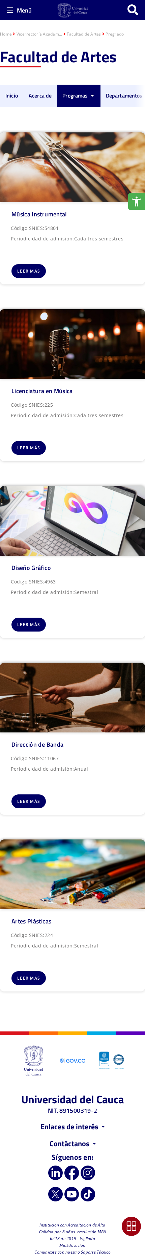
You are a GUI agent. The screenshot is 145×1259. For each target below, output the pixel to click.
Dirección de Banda (37, 744)
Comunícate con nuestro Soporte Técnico (72, 1252)
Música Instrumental (39, 214)
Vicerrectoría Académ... (39, 34)
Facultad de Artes (84, 34)
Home (6, 34)
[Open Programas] (92, 95)
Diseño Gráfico (31, 567)
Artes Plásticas (31, 921)
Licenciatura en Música (42, 391)
